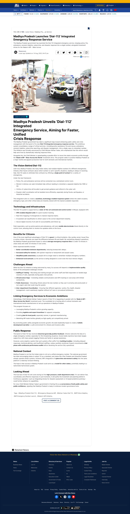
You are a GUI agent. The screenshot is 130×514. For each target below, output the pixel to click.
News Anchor (105, 482)
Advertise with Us (73, 489)
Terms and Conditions (90, 473)
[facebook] (58, 52)
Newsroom (22, 51)
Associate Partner (107, 467)
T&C (42, 489)
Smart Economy (55, 5)
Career (86, 502)
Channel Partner (106, 476)
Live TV (73, 502)
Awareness (52, 473)
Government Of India (55, 479)
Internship (105, 479)
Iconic (68, 470)
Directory (67, 5)
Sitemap (86, 464)
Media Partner (106, 464)
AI (67, 473)
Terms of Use (83, 489)
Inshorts (33, 470)
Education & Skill (53, 476)
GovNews (23, 10)
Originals (43, 5)
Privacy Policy (88, 467)
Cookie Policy (88, 470)
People (34, 5)
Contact (46, 489)
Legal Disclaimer (89, 476)
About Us (69, 464)
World (25, 5)
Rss (95, 489)
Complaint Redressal (90, 479)
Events (51, 467)
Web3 (68, 476)
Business (48, 10)
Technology (78, 5)
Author (104, 473)
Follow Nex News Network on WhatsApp (63, 455)
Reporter (104, 470)
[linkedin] (80, 52)
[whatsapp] (75, 52)
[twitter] (63, 52)
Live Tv (33, 464)
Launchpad (52, 482)
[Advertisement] (44, 21)
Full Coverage (17, 470)
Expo (50, 470)
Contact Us (69, 467)
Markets (32, 10)
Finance (40, 10)
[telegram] (69, 52)
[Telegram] (65, 496)
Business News (17, 464)
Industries (57, 10)
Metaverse (34, 467)
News (15, 10)
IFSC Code (69, 479)
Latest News (29, 32)
